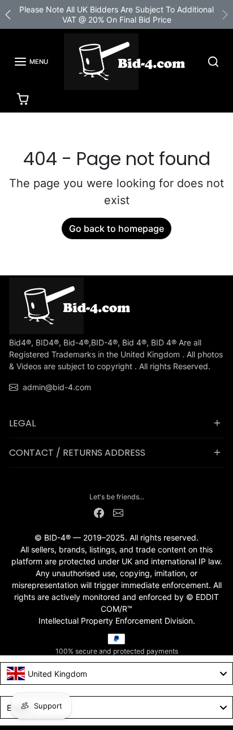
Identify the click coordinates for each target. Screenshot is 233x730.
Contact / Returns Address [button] (77, 452)
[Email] (118, 511)
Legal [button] (22, 423)
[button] (31, 62)
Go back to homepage (116, 228)
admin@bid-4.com (57, 387)
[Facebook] (99, 511)
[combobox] (116, 673)
